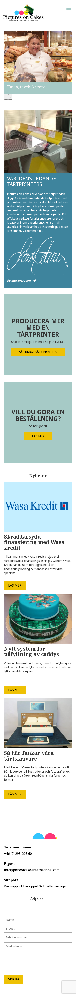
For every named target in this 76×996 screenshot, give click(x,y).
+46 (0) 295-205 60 (18, 853)
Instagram (48, 909)
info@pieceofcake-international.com (31, 870)
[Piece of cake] (23, 12)
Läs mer (38, 436)
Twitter (28, 909)
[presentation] (6, 97)
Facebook (38, 909)
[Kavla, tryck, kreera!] (38, 62)
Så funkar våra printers (38, 352)
